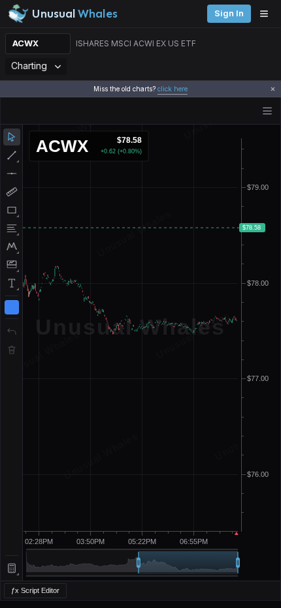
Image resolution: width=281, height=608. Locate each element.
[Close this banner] (273, 89)
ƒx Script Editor (35, 590)
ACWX (25, 43)
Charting (29, 65)
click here (172, 89)
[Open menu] (267, 13)
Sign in (229, 13)
